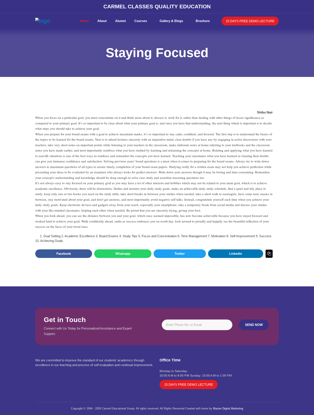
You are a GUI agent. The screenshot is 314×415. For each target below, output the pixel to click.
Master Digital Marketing (228, 408)
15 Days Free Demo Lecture (250, 21)
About (102, 21)
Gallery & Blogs (171, 21)
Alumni (120, 21)
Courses (140, 21)
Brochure (203, 21)
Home (84, 21)
